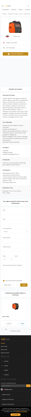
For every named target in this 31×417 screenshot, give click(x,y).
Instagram (6, 374)
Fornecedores (27, 9)
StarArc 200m (5, 316)
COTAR (22, 323)
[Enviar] (28, 385)
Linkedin (6, 370)
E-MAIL (4, 219)
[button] (2, 329)
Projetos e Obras (6, 394)
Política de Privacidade (21, 411)
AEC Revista (14, 9)
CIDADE (16, 256)
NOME (4, 210)
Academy (20, 9)
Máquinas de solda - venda (15, 14)
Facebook (6, 361)
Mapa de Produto (5, 352)
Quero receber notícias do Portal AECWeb (13, 280)
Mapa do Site (4, 349)
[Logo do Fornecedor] (7, 36)
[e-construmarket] (6, 389)
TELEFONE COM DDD (7, 247)
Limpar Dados (7, 285)
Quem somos (4, 346)
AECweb (4, 14)
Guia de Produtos (5, 9)
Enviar (24, 285)
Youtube (6, 365)
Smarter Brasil (27, 14)
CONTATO (8, 323)
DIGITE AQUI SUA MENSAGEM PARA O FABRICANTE (12, 265)
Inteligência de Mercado (8, 399)
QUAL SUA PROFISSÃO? (7, 228)
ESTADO (4, 256)
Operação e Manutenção (8, 404)
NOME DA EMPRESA (6, 237)
